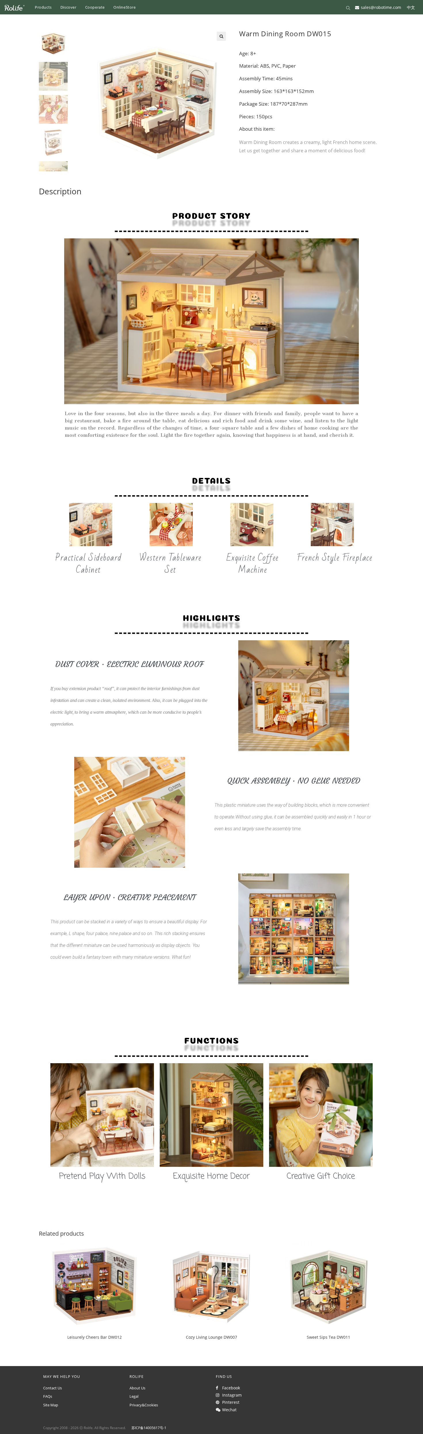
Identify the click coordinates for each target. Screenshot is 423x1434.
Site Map (50, 1405)
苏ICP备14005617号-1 (149, 1427)
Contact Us (52, 1388)
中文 (411, 7)
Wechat (228, 1409)
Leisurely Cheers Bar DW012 (94, 1337)
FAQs (47, 1396)
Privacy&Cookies (143, 1405)
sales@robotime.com (381, 7)
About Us (137, 1388)
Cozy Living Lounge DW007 (211, 1337)
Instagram (231, 1395)
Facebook (230, 1388)
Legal (133, 1396)
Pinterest (229, 1402)
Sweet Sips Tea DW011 (328, 1337)
